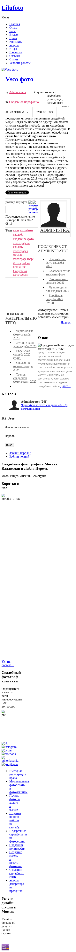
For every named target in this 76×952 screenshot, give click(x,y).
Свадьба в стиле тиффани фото (58, 272)
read (39, 111)
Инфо (13, 48)
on (7, 111)
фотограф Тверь (23, 259)
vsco (16, 230)
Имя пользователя (17, 427)
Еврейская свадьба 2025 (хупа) (54, 299)
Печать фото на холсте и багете (14, 802)
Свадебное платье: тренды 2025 (23, 366)
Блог (12, 31)
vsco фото (26, 230)
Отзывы (14, 55)
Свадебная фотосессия (20, 272)
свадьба (18, 234)
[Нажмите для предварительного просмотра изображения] (38, 69)
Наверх (66, 322)
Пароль (9, 436)
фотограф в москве (20, 252)
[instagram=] (10, 747)
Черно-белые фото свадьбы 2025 (56, 262)
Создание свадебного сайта (16, 873)
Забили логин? (19, 456)
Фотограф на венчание (21, 265)
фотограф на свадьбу (21, 245)
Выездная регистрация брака (17, 774)
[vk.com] (5, 743)
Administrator (17, 92)
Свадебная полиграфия (17, 846)
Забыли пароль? (20, 453)
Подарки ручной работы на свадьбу (15, 820)
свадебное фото (23, 239)
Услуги (14, 45)
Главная (14, 24)
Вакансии (15, 52)
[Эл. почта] (13, 209)
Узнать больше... (8, 663)
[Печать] (8, 209)
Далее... (65, 386)
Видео (13, 34)
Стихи (13, 59)
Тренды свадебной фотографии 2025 (24, 378)
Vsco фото (19, 79)
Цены (13, 38)
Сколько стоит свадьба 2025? (57, 280)
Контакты (15, 41)
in (6, 102)
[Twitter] (8, 750)
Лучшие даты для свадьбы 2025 (57, 289)
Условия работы (20, 63)
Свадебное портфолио (24, 102)
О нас (13, 27)
